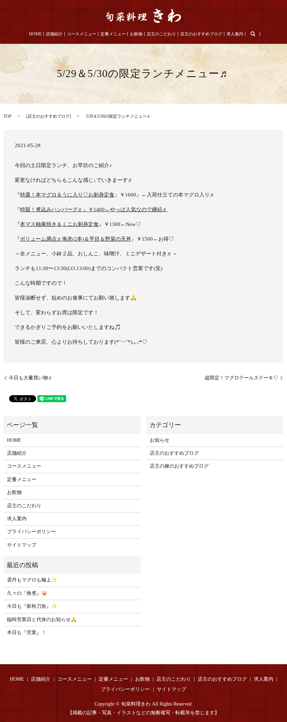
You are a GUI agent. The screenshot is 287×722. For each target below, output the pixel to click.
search (252, 34)
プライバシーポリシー (31, 531)
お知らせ (159, 440)
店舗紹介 (54, 34)
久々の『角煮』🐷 (27, 593)
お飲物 (136, 34)
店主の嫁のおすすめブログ (179, 466)
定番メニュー (113, 34)
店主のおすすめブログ (201, 34)
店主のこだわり (161, 34)
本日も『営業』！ (26, 632)
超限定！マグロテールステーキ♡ (241, 377)
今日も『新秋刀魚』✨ (32, 606)
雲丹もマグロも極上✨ (32, 580)
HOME (35, 34)
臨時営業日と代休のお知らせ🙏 (42, 619)
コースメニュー (81, 34)
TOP (8, 116)
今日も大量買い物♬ (31, 377)
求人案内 (234, 34)
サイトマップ (21, 545)
